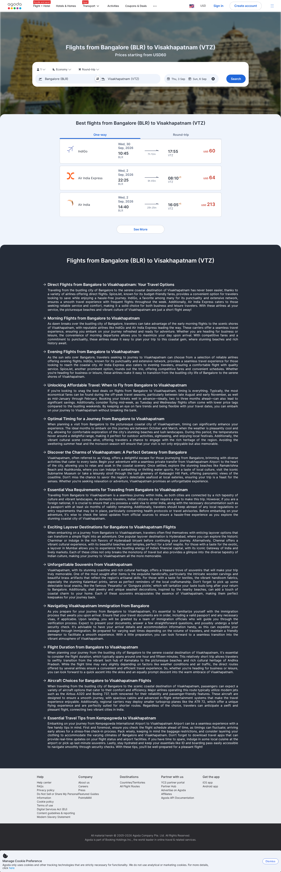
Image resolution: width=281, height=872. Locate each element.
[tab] (100, 134)
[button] (152, 5)
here (12, 868)
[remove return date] (213, 79)
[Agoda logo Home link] (14, 5)
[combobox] (68, 79)
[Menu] (272, 6)
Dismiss (270, 861)
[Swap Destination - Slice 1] (97, 78)
